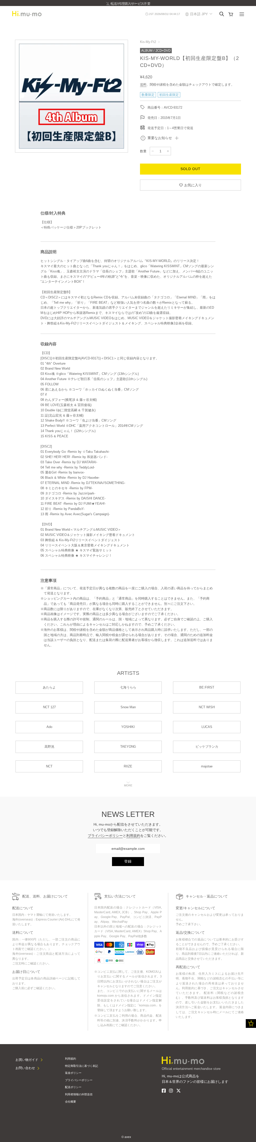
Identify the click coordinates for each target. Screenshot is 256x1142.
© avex (126, 1137)
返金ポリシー (73, 1072)
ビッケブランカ (207, 746)
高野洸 (49, 746)
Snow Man (128, 707)
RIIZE (128, 766)
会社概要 (70, 1101)
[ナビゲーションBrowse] (242, 14)
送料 (143, 84)
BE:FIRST (206, 687)
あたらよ (49, 687)
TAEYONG (128, 746)
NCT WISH (207, 707)
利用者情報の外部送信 (78, 1094)
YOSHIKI (128, 727)
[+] (168, 151)
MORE (128, 785)
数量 (143, 151)
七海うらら (128, 687)
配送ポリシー (73, 1087)
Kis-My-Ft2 (148, 42)
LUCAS (207, 727)
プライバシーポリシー (105, 836)
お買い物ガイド (27, 1060)
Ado (49, 727)
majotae (206, 766)
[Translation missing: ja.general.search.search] (222, 14)
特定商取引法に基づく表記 (81, 1065)
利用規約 (133, 836)
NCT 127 (49, 707)
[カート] (230, 14)
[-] (153, 151)
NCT (49, 766)
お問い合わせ (25, 1068)
